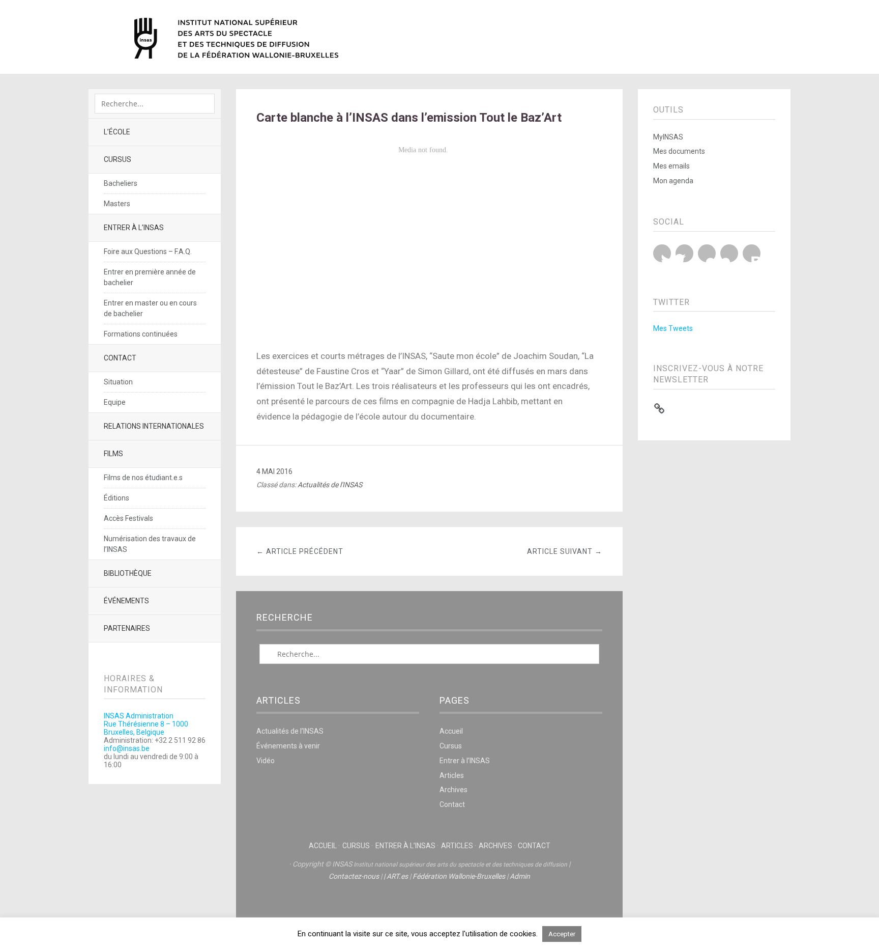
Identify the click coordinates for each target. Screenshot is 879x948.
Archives (453, 790)
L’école (117, 132)
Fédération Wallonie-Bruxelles (459, 876)
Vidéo (265, 761)
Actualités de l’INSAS (290, 731)
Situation (118, 382)
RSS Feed (751, 253)
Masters (117, 204)
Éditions (116, 498)
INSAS (236, 38)
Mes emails (671, 166)
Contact (120, 358)
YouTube (707, 253)
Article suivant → (564, 551)
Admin (520, 876)
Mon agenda (673, 181)
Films (113, 454)
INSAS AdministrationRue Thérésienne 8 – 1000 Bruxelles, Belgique (146, 724)
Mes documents (679, 151)
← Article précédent (299, 551)
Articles (452, 775)
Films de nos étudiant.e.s (143, 477)
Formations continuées (141, 334)
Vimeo (729, 253)
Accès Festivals (128, 518)
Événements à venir (288, 746)
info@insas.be (127, 748)
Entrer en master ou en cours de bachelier (150, 308)
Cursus (117, 159)
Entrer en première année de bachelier (150, 277)
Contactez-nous (354, 876)
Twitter (662, 253)
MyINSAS (668, 137)
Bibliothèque (128, 573)
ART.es (397, 876)
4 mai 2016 (274, 471)
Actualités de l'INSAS (330, 485)
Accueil (451, 731)
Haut (429, 907)
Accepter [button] (561, 934)
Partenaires (127, 628)
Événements (126, 601)
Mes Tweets (673, 328)
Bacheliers (120, 183)
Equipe (115, 402)
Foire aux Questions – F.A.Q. (148, 251)
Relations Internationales (154, 426)
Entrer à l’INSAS (134, 228)
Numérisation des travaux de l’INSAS (150, 544)
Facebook (684, 253)
